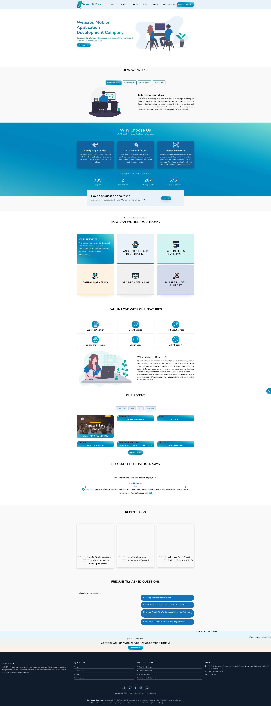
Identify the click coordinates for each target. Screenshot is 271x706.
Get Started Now (135, 648)
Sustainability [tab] (129, 83)
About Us (79, 670)
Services (125, 5)
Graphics (150, 408)
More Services (84, 255)
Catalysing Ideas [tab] (113, 83)
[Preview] (93, 428)
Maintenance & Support (147, 678)
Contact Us (79, 678)
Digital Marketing (144, 674)
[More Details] (97, 428)
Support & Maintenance (126, 703)
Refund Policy (122, 700)
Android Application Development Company (101, 703)
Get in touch (83, 45)
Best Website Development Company (169, 700)
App (140, 408)
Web (132, 408)
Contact (154, 5)
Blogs (77, 674)
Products (152, 700)
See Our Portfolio (135, 452)
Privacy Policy (157, 703)
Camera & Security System (138, 700)
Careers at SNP (168, 5)
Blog (145, 5)
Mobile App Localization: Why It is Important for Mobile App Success (99, 560)
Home (77, 667)
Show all (121, 408)
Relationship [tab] (159, 83)
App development (145, 670)
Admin (84, 559)
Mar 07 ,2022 (82, 557)
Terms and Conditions (143, 703)
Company (112, 5)
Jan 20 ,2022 (163, 557)
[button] (85, 487)
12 (166, 562)
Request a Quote (185, 5)
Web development (145, 667)
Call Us (166, 198)
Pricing (136, 5)
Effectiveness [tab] (144, 83)
